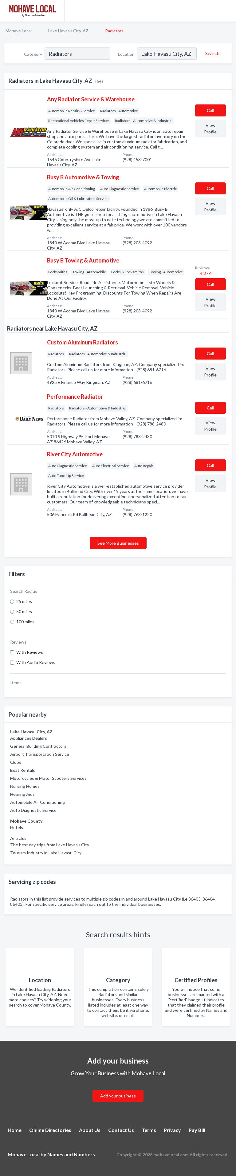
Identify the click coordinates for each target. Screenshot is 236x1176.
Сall (210, 110)
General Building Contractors (38, 746)
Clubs (15, 762)
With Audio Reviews (35, 662)
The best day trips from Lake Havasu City (49, 844)
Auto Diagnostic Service (33, 810)
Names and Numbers (71, 1154)
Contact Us (121, 1130)
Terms (149, 1130)
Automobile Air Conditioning (37, 802)
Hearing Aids (22, 794)
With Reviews (29, 652)
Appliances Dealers (28, 738)
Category (33, 54)
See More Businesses (118, 543)
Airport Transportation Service (39, 754)
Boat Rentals (22, 770)
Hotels (16, 827)
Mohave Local (19, 30)
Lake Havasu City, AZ (68, 30)
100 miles (25, 621)
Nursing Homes (25, 786)
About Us (89, 1130)
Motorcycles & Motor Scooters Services (48, 778)
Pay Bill (197, 1130)
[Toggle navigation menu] (228, 11)
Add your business (118, 1095)
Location (126, 54)
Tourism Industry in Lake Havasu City (45, 852)
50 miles (24, 611)
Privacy (172, 1130)
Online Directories (50, 1130)
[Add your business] (118, 1088)
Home (15, 1130)
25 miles (24, 601)
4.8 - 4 (205, 273)
